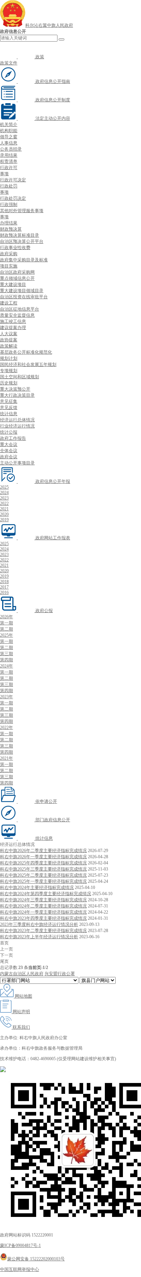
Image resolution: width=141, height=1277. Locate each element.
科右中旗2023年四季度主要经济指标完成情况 (43, 918)
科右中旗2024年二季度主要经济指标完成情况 (43, 906)
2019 (4, 519)
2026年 (6, 616)
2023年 (6, 696)
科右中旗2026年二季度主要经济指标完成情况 (43, 850)
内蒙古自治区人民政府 (21, 973)
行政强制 (8, 204)
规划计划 (8, 358)
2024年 (6, 666)
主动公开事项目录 (17, 462)
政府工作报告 (13, 438)
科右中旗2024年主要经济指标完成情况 (37, 887)
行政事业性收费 (15, 247)
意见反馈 (8, 407)
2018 (4, 581)
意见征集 (8, 401)
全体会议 (8, 450)
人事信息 (8, 143)
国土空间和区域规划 (19, 376)
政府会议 (8, 456)
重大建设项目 (13, 284)
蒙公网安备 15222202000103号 (36, 1258)
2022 (4, 503)
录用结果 (8, 155)
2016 (4, 592)
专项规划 (8, 370)
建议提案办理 (13, 327)
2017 (4, 587)
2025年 (6, 635)
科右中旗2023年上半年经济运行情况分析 (39, 936)
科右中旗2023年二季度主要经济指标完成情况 (43, 930)
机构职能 (8, 130)
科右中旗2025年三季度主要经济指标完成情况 (43, 869)
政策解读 (8, 346)
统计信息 (8, 413)
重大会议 (8, 444)
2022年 (6, 727)
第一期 (6, 622)
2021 (4, 508)
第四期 (6, 659)
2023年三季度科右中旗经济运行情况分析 (39, 924)
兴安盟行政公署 (59, 973)
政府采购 (8, 253)
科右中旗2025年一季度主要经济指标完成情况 (43, 881)
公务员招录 (11, 149)
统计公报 (8, 432)
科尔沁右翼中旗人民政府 (49, 25)
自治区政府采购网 (17, 272)
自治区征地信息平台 (19, 309)
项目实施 (8, 266)
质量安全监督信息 (17, 315)
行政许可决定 (13, 179)
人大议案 (8, 333)
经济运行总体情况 (17, 419)
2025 (4, 487)
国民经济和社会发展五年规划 (28, 364)
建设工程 (8, 302)
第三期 (6, 653)
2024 (4, 492)
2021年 (6, 758)
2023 (4, 498)
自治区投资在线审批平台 (24, 296)
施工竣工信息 (13, 321)
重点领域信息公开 (17, 278)
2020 (4, 514)
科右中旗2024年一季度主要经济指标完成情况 (43, 912)
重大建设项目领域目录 (21, 290)
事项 (4, 173)
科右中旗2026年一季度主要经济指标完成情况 (43, 856)
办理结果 (8, 223)
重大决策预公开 (15, 389)
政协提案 (8, 339)
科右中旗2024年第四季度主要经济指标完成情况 (45, 893)
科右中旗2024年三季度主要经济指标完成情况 (43, 899)
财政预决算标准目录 (19, 235)
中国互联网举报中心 (19, 1269)
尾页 (4, 961)
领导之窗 (8, 136)
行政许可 (8, 167)
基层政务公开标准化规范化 (26, 352)
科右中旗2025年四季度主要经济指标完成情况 (43, 862)
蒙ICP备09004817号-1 (20, 1245)
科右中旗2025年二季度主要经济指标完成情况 (43, 875)
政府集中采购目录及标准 (24, 259)
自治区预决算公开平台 (21, 241)
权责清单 (8, 161)
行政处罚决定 (13, 198)
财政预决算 (11, 229)
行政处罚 (8, 186)
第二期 (6, 629)
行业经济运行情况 (17, 426)
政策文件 (8, 63)
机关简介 (8, 124)
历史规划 (8, 382)
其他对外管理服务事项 (21, 210)
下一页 (6, 955)
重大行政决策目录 (17, 395)
